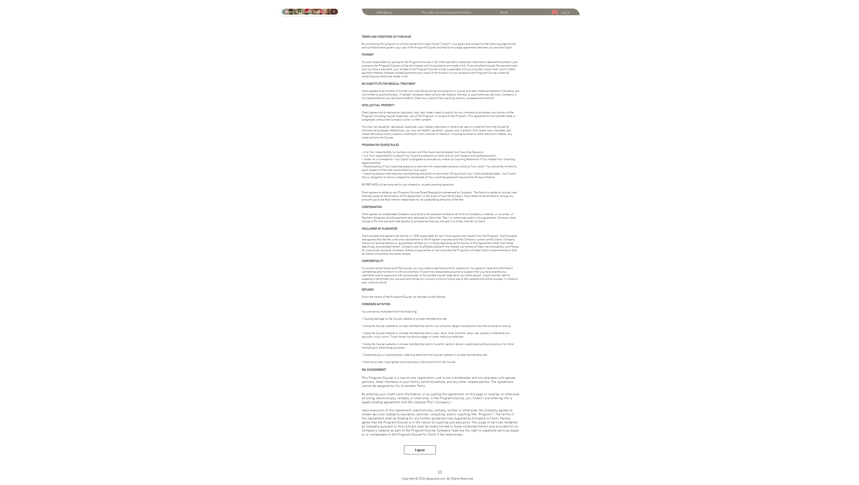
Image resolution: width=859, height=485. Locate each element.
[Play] (334, 11)
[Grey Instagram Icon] (439, 472)
